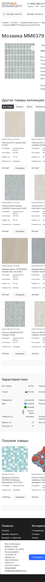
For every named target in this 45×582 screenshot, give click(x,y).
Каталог (14, 23)
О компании (37, 530)
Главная (5, 23)
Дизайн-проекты (35, 14)
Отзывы (35, 534)
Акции (35, 538)
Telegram (30, 6)
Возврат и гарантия (11, 538)
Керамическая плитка (30, 23)
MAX (37, 6)
